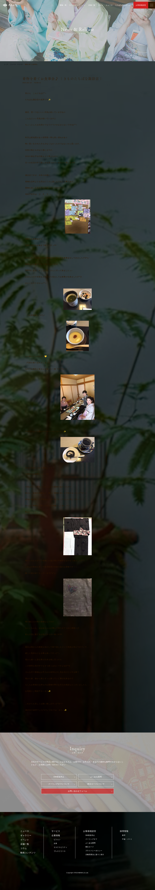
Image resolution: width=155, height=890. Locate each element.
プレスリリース (60, 851)
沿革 (55, 843)
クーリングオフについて (59, 784)
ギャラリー (25, 835)
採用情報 (124, 831)
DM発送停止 (59, 777)
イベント (82, 5)
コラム (100, 5)
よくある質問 (96, 777)
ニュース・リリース (16, 64)
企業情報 (56, 835)
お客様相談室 (141, 5)
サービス (72, 5)
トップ (6, 64)
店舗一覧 (91, 5)
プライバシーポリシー (93, 851)
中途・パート (127, 839)
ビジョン (57, 839)
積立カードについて (96, 784)
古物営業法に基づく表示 (94, 854)
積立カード (89, 847)
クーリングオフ (91, 839)
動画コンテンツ (28, 853)
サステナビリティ (60, 847)
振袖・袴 (63, 5)
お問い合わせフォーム (77, 791)
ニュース (109, 5)
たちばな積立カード (123, 5)
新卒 (123, 835)
